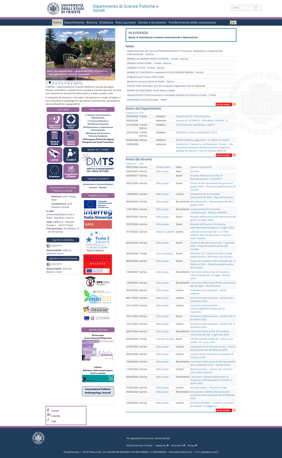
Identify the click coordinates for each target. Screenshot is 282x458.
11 (78, 83)
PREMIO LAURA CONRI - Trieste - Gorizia (149, 63)
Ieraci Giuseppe (164, 253)
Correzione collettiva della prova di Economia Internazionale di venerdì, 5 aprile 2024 (211, 380)
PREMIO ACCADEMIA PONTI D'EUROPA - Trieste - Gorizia (157, 58)
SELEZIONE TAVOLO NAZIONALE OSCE (196, 132)
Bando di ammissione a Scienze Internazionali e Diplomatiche (163, 37)
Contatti (55, 411)
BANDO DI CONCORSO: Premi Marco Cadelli (151, 90)
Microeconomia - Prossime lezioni (208, 387)
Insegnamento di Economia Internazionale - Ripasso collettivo (208, 211)
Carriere (93, 187)
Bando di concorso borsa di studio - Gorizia (150, 81)
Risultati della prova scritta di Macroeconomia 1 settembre (206, 177)
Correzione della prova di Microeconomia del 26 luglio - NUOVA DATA (212, 284)
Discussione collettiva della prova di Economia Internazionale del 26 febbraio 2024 (212, 395)
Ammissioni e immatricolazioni (98, 184)
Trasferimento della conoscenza (192, 22)
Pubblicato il (131, 112)
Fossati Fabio (163, 167)
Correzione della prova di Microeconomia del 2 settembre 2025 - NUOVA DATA (212, 363)
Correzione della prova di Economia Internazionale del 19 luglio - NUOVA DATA (210, 275)
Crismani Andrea (165, 338)
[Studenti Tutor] (71, 128)
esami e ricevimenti (201, 167)
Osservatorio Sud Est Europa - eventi (147, 99)
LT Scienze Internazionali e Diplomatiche (98, 116)
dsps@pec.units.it (64, 217)
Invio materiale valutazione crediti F (195, 124)
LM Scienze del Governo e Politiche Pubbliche (98, 134)
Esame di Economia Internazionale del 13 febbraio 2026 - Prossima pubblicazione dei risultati (212, 264)
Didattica (106, 22)
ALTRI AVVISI (223, 155)
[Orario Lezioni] (71, 145)
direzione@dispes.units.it (60, 214)
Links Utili (55, 416)
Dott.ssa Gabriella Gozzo (59, 252)
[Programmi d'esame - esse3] (71, 178)
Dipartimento (74, 22)
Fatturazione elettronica (180, 451)
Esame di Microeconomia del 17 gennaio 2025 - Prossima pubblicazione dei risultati (212, 246)
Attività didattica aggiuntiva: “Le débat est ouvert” (203, 139)
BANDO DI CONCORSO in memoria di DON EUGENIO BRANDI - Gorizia (165, 72)
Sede (141, 112)
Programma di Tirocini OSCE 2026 (145, 76)
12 (81, 83)
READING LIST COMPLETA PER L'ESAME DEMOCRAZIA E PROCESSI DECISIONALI (211, 255)
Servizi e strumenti (152, 22)
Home (57, 22)
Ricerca (91, 22)
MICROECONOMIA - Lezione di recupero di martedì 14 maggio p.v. (212, 404)
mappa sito (160, 445)
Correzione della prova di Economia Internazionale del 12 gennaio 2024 (209, 333)
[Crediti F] (71, 162)
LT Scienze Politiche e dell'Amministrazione (98, 122)
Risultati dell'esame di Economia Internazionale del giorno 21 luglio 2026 (212, 226)
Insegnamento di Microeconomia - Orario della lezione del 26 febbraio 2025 (212, 348)
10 (75, 83)
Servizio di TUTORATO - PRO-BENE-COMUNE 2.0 (202, 120)
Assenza (194, 171)
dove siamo (176, 445)
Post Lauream (125, 22)
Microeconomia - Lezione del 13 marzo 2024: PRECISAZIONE (211, 371)
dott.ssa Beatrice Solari (59, 270)
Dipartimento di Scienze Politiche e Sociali (125, 8)
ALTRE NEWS (223, 104)
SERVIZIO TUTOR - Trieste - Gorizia (145, 67)
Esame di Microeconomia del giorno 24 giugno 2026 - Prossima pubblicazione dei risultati (213, 186)
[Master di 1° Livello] (98, 163)
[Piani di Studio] (55, 145)
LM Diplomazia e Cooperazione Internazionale (98, 128)
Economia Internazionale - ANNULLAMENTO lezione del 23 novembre (207, 308)
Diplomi (103, 187)
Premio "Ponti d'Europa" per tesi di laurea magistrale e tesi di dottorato (166, 85)
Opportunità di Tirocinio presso (193, 116)
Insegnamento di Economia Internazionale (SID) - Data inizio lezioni (211, 195)
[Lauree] (55, 162)
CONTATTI (56, 245)
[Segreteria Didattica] (55, 128)
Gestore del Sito (162, 438)
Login (53, 421)
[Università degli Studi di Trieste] (65, 14)
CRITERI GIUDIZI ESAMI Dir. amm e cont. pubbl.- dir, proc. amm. (212, 340)
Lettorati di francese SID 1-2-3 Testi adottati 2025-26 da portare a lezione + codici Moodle (211, 235)
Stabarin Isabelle (165, 231)
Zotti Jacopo (162, 171)
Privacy (191, 445)
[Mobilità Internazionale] (55, 178)
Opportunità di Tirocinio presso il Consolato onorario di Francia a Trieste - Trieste (171, 95)
